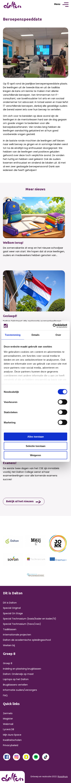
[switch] (62, 402)
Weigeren (35, 455)
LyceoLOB (8, 729)
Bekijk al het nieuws (20, 501)
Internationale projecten (17, 634)
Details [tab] (36, 334)
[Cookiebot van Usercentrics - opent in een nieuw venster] (52, 326)
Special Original (12, 608)
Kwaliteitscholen (12, 740)
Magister (8, 718)
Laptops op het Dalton (16, 679)
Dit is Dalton (10, 602)
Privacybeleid (10, 745)
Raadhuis (63, 776)
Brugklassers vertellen (15, 684)
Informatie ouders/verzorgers (20, 690)
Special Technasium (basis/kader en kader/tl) (29, 618)
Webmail (8, 724)
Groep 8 (7, 663)
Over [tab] (58, 334)
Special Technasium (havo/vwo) (22, 624)
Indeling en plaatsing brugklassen (22, 668)
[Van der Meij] (35, 541)
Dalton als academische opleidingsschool (27, 640)
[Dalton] (13, 541)
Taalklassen (9, 629)
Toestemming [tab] (12, 334)
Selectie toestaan (35, 445)
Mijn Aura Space (12, 734)
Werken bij (9, 645)
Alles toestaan (35, 436)
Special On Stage (13, 613)
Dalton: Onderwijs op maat (18, 674)
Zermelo (8, 713)
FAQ (5, 695)
